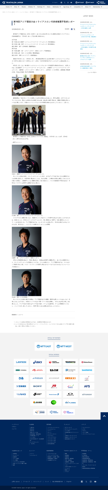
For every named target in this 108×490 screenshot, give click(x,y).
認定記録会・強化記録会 (35, 434)
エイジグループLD (52, 442)
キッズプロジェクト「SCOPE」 (34, 443)
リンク (47, 481)
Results (24, 7)
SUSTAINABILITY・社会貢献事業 (37, 439)
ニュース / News (24, 12)
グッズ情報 (15, 460)
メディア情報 (85, 432)
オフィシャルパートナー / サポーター (72, 464)
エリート (20, 314)
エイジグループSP (52, 440)
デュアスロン (50, 435)
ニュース (14, 429)
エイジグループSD (52, 438)
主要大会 (32, 427)
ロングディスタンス (52, 434)
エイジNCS (32, 437)
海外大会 (32, 430)
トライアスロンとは (52, 453)
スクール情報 (16, 458)
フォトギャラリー (86, 427)
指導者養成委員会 (86, 458)
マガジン (84, 430)
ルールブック (16, 455)
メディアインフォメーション (88, 434)
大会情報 (31, 424)
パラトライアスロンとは (53, 455)
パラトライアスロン (52, 437)
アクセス (67, 471)
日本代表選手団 (51, 443)
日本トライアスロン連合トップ (10, 12)
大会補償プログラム (52, 460)
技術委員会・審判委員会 (87, 460)
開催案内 (14, 314)
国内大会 (32, 429)
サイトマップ (37, 481)
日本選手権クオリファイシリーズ (72, 433)
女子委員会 (84, 455)
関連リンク (67, 470)
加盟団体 (67, 457)
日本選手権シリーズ (34, 435)
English (56, 2)
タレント (49, 432)
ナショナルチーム (51, 429)
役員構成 (67, 455)
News (48, 7)
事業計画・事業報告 (69, 458)
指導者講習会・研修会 (52, 458)
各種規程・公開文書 (69, 461)
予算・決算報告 (68, 460)
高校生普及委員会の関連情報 (88, 468)
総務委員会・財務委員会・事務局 (89, 462)
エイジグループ (33, 455)
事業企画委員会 (85, 457)
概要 (66, 453)
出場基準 (15, 457)
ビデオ (83, 429)
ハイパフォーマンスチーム (53, 427)
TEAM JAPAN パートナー (70, 466)
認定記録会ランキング (70, 438)
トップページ (15, 424)
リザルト (14, 426)
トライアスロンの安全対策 (18, 461)
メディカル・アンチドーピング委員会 (89, 465)
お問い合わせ (16, 481)
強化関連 (84, 453)
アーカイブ (67, 468)
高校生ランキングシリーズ (71, 437)
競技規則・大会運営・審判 (53, 457)
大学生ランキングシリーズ (71, 435)
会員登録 (15, 453)
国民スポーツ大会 (34, 432)
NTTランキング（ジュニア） (71, 429)
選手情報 (49, 424)
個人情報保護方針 (57, 481)
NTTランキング (68, 427)
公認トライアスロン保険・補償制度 (19, 464)
